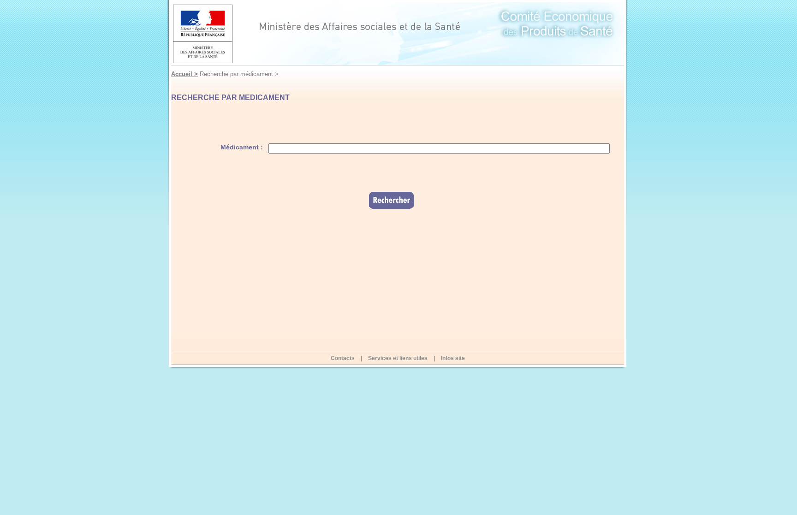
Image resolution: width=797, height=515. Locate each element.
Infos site (453, 358)
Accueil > (184, 74)
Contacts (343, 358)
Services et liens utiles (398, 358)
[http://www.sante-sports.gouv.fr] (397, 33)
